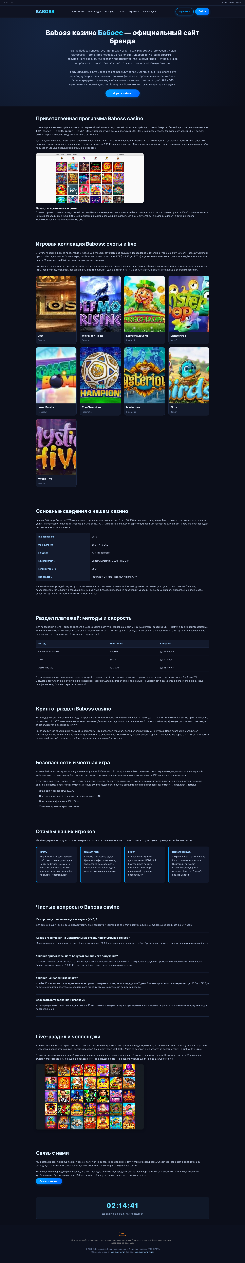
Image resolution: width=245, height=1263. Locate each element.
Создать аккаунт (49, 1181)
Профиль (184, 11)
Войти (202, 11)
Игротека (133, 11)
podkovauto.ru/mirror (144, 1252)
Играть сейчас (122, 93)
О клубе (109, 11)
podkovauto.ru (117, 1252)
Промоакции (77, 11)
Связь (121, 11)
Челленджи (149, 11)
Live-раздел (94, 11)
